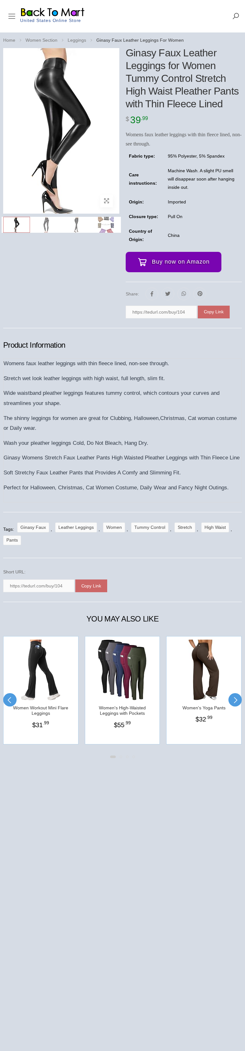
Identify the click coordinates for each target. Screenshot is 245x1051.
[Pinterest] (199, 294)
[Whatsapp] (183, 294)
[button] (235, 16)
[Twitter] (167, 294)
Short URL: (14, 571)
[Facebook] (151, 294)
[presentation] (10, 700)
